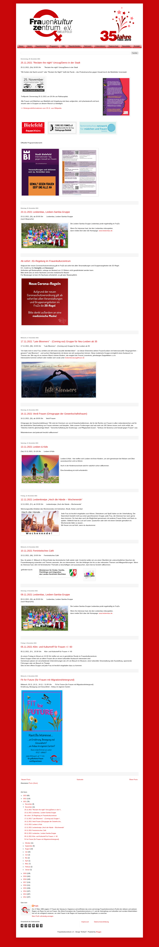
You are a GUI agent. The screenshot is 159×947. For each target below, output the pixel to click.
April (27, 861)
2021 (25, 801)
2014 (25, 891)
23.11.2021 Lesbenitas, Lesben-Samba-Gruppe (45, 212)
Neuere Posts (25, 779)
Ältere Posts (133, 779)
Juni (26, 855)
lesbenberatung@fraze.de (74, 358)
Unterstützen (100, 46)
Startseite (80, 779)
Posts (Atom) (33, 783)
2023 (25, 795)
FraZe (36, 906)
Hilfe (63, 46)
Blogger (98, 932)
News (21, 46)
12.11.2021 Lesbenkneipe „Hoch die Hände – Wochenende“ (51, 499)
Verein (29, 46)
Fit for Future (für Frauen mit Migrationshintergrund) (47, 679)
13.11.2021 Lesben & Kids (34, 447)
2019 (25, 876)
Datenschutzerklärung (101, 922)
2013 (25, 894)
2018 (25, 879)
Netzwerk (87, 46)
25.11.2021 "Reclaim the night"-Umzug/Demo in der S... (43, 810)
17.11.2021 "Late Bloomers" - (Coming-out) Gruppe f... (42, 818)
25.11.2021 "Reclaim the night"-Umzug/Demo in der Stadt (50, 62)
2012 (25, 897)
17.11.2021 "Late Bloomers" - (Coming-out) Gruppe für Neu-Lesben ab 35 (59, 341)
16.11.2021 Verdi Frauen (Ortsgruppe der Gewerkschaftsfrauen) (54, 413)
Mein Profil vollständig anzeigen (42, 916)
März (27, 864)
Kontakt (137, 46)
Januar (27, 870)
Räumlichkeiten (74, 46)
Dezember (28, 804)
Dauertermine (41, 46)
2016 (25, 885)
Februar (28, 867)
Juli (26, 852)
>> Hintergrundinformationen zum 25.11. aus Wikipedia (41, 108)
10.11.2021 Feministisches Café (37, 550)
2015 (25, 888)
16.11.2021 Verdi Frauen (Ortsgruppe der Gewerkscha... (43, 821)
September (29, 846)
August (27, 849)
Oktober (28, 843)
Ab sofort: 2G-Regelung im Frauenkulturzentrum (46, 261)
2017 (25, 882)
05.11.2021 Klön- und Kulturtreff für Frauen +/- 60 (46, 647)
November (28, 807)
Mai (26, 858)
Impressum (85, 922)
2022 (25, 798)
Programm (54, 46)
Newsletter (126, 46)
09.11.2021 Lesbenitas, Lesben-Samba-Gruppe (45, 594)
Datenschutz (113, 46)
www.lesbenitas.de (105, 231)
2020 (25, 873)
